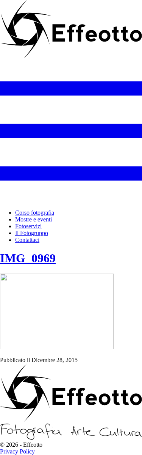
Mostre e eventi (33, 219)
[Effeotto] (71, 56)
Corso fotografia (34, 212)
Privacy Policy (17, 451)
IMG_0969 (28, 258)
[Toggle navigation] (71, 200)
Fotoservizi (28, 226)
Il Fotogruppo (31, 233)
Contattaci (27, 240)
